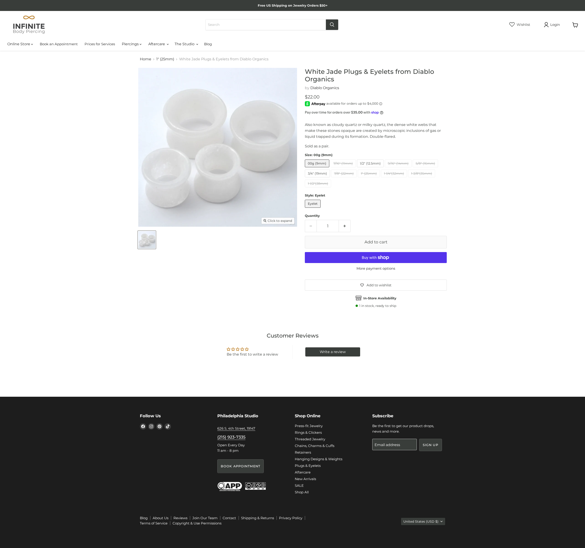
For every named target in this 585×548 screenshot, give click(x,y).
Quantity (312, 216)
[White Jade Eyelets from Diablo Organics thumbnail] (147, 240)
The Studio (185, 44)
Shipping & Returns (257, 518)
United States (421, 521)
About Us (160, 518)
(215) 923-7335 (231, 437)
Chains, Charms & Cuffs (314, 446)
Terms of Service (154, 523)
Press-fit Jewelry (309, 426)
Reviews (180, 518)
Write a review (333, 352)
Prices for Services (100, 44)
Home (145, 59)
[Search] (332, 24)
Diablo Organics (324, 88)
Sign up (430, 445)
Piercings (131, 44)
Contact (229, 518)
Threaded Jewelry (310, 439)
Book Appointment (240, 466)
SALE (299, 485)
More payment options (375, 268)
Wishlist (523, 24)
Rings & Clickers (308, 432)
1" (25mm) (165, 59)
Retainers (303, 452)
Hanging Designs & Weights (318, 459)
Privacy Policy (290, 518)
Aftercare (157, 44)
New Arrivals (305, 479)
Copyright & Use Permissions (197, 523)
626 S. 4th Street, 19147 (236, 428)
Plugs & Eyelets (308, 465)
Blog (208, 44)
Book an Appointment (59, 44)
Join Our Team (205, 518)
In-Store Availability (379, 298)
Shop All (302, 492)
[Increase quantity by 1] (345, 226)
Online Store (19, 44)
